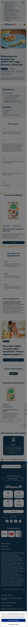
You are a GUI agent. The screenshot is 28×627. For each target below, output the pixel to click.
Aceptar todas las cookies (13, 620)
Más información (20, 617)
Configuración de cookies (13, 624)
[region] (13, 619)
